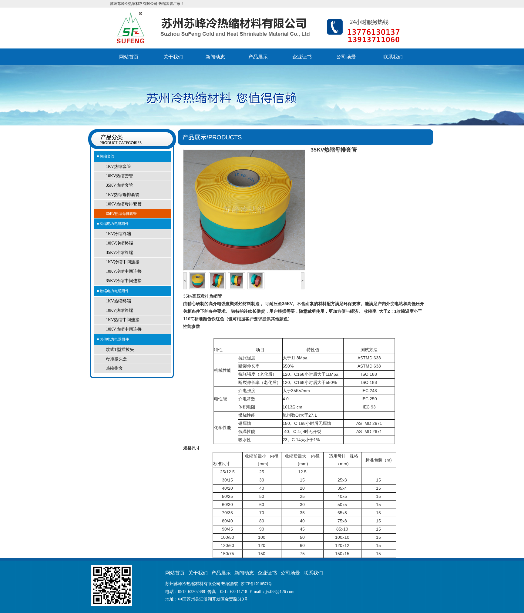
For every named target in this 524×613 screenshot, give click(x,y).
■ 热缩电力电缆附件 (113, 291)
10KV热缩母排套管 (124, 204)
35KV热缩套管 (119, 185)
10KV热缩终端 (119, 310)
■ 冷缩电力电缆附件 (113, 224)
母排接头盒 (116, 359)
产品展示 (258, 56)
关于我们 (173, 56)
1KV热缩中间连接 (122, 320)
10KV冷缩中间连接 (124, 271)
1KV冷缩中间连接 (122, 262)
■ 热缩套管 (105, 156)
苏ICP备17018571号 (256, 584)
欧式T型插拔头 (120, 349)
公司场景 (346, 56)
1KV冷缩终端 (118, 234)
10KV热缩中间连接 (124, 329)
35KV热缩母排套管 (121, 214)
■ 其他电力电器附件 (113, 339)
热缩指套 (114, 368)
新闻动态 (215, 56)
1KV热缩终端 (118, 301)
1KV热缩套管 (118, 166)
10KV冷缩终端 (119, 243)
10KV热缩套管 (119, 176)
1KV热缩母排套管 (122, 194)
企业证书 (302, 56)
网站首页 (129, 56)
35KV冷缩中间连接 (124, 280)
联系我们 (393, 56)
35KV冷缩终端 (119, 252)
